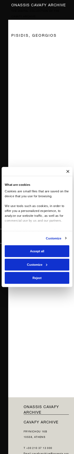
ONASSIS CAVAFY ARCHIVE (41, 409)
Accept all (37, 251)
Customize (53, 238)
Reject (37, 278)
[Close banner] (67, 171)
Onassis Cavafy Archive (38, 4)
